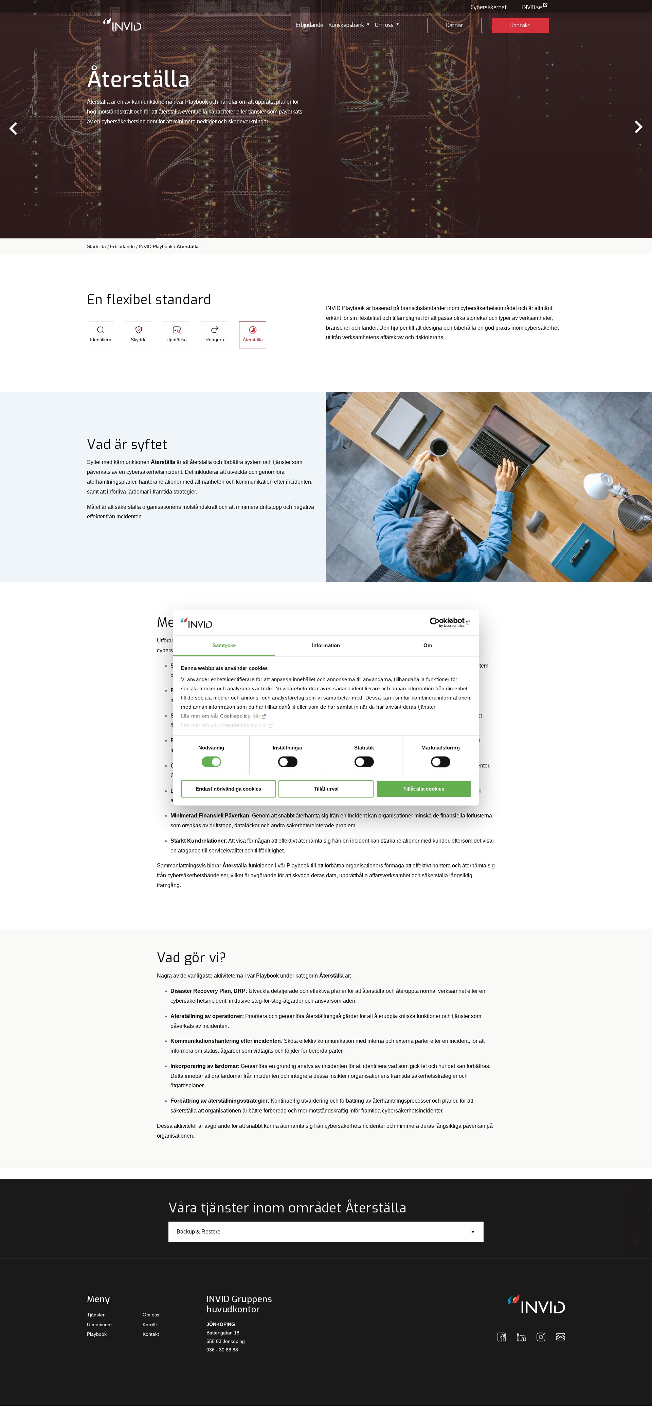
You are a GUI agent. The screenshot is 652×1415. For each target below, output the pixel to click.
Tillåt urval (326, 789)
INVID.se (532, 7)
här (256, 716)
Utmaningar (99, 1324)
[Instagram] (541, 1340)
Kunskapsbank (346, 25)
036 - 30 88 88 (222, 1349)
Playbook (97, 1334)
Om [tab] (427, 646)
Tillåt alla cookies (423, 789)
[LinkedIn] (521, 1339)
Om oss (384, 25)
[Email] (560, 1339)
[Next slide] (638, 128)
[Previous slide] (14, 128)
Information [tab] (326, 646)
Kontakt (520, 25)
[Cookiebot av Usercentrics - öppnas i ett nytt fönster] (441, 622)
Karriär (454, 25)
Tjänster (96, 1314)
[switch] (287, 761)
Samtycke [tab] (224, 646)
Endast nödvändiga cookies (228, 789)
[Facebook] (501, 1340)
